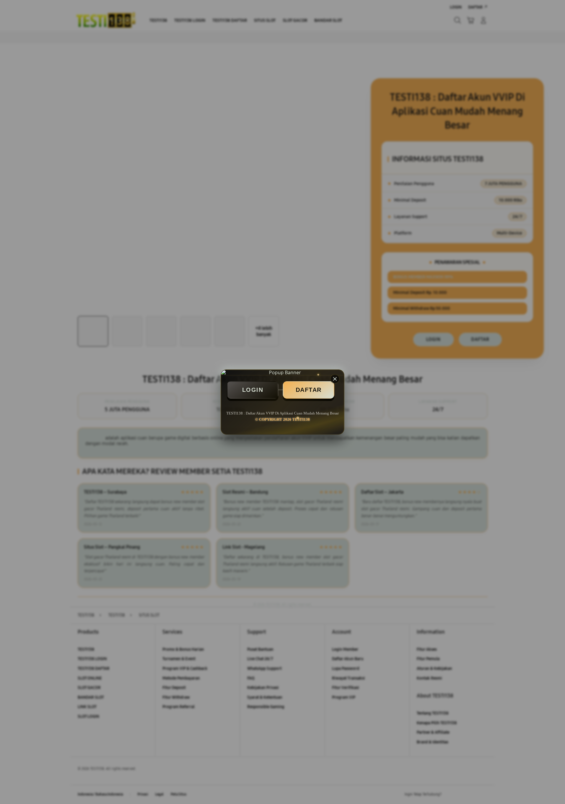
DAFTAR (309, 390)
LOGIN (252, 390)
